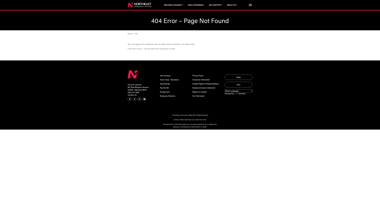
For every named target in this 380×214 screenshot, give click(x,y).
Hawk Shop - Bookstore (169, 79)
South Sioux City (189, 120)
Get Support (215, 5)
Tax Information (198, 96)
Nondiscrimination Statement (203, 87)
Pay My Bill (164, 87)
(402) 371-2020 (133, 92)
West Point (199, 120)
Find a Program (195, 5)
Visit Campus (165, 75)
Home (130, 33)
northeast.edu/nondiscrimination (190, 127)
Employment (165, 92)
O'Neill (181, 120)
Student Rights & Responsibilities (205, 83)
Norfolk (176, 120)
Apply (238, 77)
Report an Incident (199, 92)
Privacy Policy (197, 75)
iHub (204, 120)
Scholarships (165, 83)
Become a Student (173, 5)
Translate (241, 93)
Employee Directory (167, 96)
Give (238, 84)
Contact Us (132, 95)
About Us (231, 5)
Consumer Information (201, 79)
